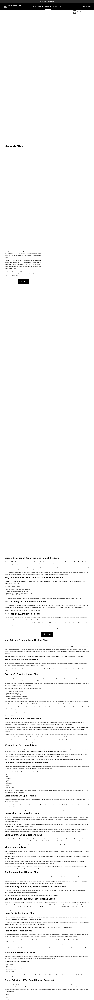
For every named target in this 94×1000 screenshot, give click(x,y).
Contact (61, 6)
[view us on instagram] (77, 12)
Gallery (55, 6)
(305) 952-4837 (86, 6)
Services (47, 6)
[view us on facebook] (82, 12)
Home (34, 6)
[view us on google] (80, 12)
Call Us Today (47, 634)
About (40, 6)
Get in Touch (23, 282)
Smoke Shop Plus (14, 5)
